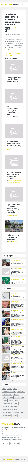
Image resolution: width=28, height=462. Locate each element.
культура (20, 262)
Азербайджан (18, 354)
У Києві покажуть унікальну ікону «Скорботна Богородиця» (14, 175)
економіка (21, 319)
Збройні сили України (18, 412)
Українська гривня (16, 374)
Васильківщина (12, 119)
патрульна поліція (19, 279)
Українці (17, 400)
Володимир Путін (19, 397)
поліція (21, 310)
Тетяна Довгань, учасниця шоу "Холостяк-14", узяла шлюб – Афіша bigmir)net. (17, 333)
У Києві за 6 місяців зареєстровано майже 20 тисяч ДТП (17, 282)
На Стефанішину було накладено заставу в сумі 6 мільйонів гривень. (17, 297)
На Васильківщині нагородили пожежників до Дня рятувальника (13, 112)
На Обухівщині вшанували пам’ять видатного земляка (17, 264)
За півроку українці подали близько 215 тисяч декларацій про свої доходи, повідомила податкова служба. (17, 378)
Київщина (8, 53)
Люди (13, 268)
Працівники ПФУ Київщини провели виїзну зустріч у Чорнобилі (13, 209)
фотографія (15, 302)
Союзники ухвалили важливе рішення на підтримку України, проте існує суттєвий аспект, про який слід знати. (17, 323)
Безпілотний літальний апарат (11, 406)
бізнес (16, 292)
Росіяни (15, 415)
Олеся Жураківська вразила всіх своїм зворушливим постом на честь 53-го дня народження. (17, 306)
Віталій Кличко (7, 412)
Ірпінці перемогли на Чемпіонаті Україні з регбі (14, 80)
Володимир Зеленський (9, 391)
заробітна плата (16, 336)
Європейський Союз (8, 403)
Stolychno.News (9, 459)
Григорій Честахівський (14, 182)
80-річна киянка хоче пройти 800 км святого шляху (14, 144)
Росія (14, 388)
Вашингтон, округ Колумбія (10, 409)
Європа (5, 400)
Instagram (17, 301)
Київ (9, 148)
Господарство (19, 28)
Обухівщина (14, 262)
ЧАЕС (15, 215)
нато (16, 403)
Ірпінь (9, 84)
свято (18, 119)
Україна (16, 310)
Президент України (8, 397)
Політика (22, 345)
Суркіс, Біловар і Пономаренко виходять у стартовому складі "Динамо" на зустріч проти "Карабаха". (17, 360)
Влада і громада (16, 260)
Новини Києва (20, 391)
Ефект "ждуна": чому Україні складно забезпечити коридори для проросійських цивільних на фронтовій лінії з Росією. (17, 314)
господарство (11, 243)
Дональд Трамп (7, 394)
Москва (11, 400)
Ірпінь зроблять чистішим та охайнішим (13, 237)
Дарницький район (19, 363)
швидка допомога (19, 334)
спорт (13, 84)
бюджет (17, 345)
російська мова (7, 415)
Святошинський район (17, 365)
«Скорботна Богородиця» (14, 180)
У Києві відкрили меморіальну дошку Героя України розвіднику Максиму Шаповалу (17, 273)
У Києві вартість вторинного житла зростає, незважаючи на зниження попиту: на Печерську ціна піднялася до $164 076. (17, 369)
